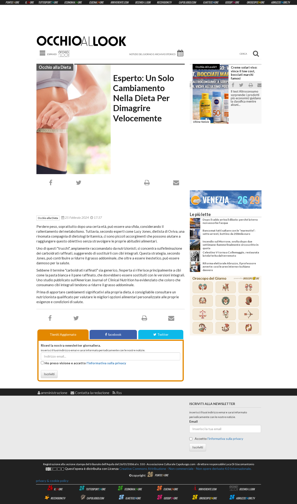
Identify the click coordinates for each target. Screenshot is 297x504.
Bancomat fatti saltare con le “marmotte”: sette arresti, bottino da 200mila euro (229, 232)
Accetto (218, 439)
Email (193, 421)
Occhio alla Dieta (55, 67)
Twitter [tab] (162, 334)
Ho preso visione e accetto (85, 363)
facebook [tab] (114, 334)
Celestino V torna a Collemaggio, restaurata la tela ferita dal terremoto (231, 254)
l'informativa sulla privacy (106, 363)
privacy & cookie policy (52, 481)
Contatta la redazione (91, 392)
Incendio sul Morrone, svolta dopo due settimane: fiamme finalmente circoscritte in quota (230, 245)
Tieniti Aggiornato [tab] (63, 334)
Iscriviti (49, 374)
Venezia (216, 198)
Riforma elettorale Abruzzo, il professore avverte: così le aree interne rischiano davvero (229, 267)
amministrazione (53, 392)
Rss (119, 392)
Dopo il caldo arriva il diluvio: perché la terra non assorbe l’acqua (230, 221)
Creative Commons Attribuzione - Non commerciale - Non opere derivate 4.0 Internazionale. (185, 469)
